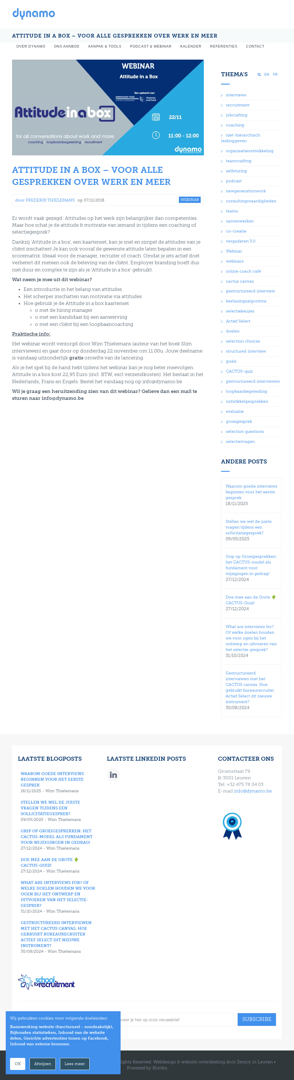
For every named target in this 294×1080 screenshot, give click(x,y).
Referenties (223, 46)
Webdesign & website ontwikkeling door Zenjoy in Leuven (213, 1062)
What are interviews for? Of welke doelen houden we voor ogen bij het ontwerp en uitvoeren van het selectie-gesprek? (251, 638)
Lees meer (75, 1063)
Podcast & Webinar (151, 46)
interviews (236, 95)
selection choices (243, 341)
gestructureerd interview (250, 291)
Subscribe (256, 1019)
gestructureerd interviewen (253, 381)
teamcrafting (239, 161)
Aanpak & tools (104, 46)
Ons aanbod (67, 46)
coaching (235, 125)
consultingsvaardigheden (251, 201)
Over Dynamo (30, 46)
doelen (232, 331)
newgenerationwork (246, 191)
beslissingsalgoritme (246, 301)
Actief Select (238, 321)
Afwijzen (42, 1063)
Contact (255, 46)
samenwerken (240, 221)
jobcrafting (236, 115)
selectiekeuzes (240, 311)
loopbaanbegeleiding (246, 391)
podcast (234, 181)
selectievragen (240, 441)
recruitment (237, 105)
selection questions (245, 431)
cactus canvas (240, 281)
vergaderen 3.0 (241, 241)
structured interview (246, 351)
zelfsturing (236, 171)
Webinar (234, 251)
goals (231, 361)
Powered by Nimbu (147, 1068)
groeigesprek (239, 421)
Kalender (191, 46)
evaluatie (235, 411)
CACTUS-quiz (239, 371)
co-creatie (236, 231)
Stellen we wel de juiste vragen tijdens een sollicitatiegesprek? (249, 527)
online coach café (243, 271)
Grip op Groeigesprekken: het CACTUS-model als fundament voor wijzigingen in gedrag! (56, 837)
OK (18, 1063)
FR (275, 75)
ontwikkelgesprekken (247, 401)
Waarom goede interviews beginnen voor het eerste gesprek (251, 492)
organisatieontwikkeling (250, 150)
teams (232, 211)
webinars (235, 261)
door (45, 200)
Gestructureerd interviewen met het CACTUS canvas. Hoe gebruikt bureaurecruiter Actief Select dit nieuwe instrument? (56, 934)
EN (266, 75)
